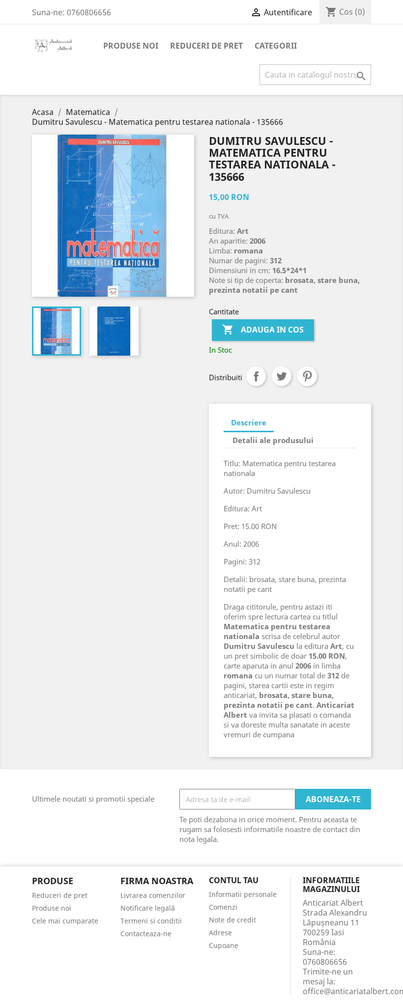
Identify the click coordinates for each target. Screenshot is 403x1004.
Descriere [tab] (248, 422)
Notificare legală (147, 908)
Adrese (220, 932)
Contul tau (234, 880)
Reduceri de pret (206, 45)
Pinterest (307, 376)
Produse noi (130, 45)
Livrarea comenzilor (152, 895)
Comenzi (223, 907)
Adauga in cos (263, 329)
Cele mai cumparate (65, 920)
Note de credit (232, 919)
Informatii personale (243, 894)
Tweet (281, 376)
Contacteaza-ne (146, 933)
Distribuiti (256, 376)
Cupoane (223, 945)
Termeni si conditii (151, 920)
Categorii (276, 45)
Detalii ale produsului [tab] (273, 440)
